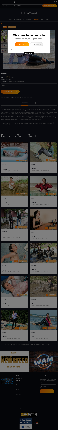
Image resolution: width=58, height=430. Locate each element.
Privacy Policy (44, 49)
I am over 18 (22, 44)
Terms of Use (35, 49)
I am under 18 (36, 44)
